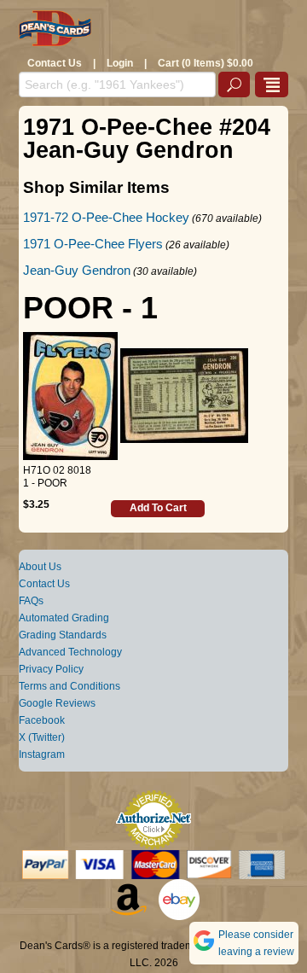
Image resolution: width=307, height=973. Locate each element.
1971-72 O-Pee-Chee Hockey (106, 217)
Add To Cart (158, 508)
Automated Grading (64, 618)
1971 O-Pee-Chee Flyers (93, 243)
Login (120, 63)
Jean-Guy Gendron (76, 270)
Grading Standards (63, 635)
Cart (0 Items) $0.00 (205, 63)
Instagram (42, 754)
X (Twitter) (42, 737)
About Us (40, 567)
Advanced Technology (70, 652)
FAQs (31, 601)
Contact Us (54, 63)
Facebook (42, 720)
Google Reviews (57, 703)
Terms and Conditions (69, 686)
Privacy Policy (51, 669)
